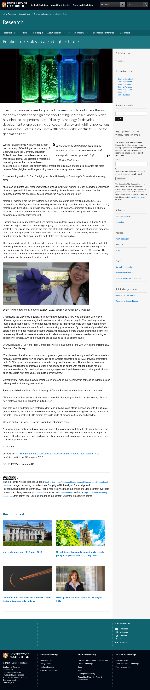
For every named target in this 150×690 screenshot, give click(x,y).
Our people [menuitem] (38, 32)
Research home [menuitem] (9, 32)
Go (118, 119)
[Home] (4, 14)
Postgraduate (45, 664)
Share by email (124, 95)
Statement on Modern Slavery (15, 678)
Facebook (124, 629)
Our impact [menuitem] (125, 32)
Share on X (122, 92)
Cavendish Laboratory (124, 267)
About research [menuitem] (54, 32)
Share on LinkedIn (125, 82)
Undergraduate (46, 660)
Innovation (119, 222)
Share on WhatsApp (126, 87)
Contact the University (11, 667)
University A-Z (8, 683)
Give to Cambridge (85, 664)
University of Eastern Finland (126, 301)
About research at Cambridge (127, 664)
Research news (121, 660)
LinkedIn (123, 636)
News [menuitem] (24, 32)
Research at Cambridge (83, 5)
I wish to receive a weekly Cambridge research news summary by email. (130, 172)
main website (39, 492)
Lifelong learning (47, 667)
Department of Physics (124, 273)
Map (79, 670)
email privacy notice (138, 197)
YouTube (123, 642)
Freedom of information (12, 672)
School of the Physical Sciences (128, 279)
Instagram (124, 632)
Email (117, 160)
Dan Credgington (122, 239)
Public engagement (123, 667)
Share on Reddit (124, 84)
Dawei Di (119, 245)
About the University (60, 5)
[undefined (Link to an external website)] (10, 478)
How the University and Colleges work (93, 660)
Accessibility (8, 670)
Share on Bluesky (125, 90)
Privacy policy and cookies (13, 675)
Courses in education (48, 670)
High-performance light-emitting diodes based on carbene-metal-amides (56, 453)
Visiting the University (86, 674)
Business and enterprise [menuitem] (103, 32)
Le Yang (118, 250)
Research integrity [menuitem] (76, 32)
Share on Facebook (125, 79)
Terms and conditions (64, 492)
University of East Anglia (125, 295)
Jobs (80, 667)
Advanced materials (123, 216)
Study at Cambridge (39, 5)
